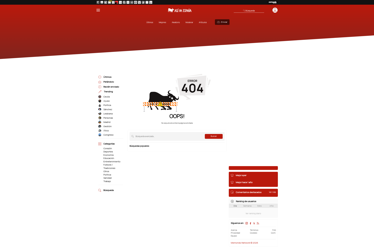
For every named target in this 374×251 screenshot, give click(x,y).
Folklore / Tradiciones (109, 166)
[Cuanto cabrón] (120, 2)
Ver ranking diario (253, 213)
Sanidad (107, 177)
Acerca (234, 230)
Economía (108, 154)
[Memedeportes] (113, 2)
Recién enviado (111, 86)
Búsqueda (108, 190)
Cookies (253, 233)
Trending (108, 91)
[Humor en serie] (150, 2)
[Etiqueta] (99, 96)
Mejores (162, 22)
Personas (108, 117)
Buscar (214, 136)
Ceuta (106, 96)
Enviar (224, 22)
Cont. (273, 233)
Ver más (272, 192)
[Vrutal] (109, 2)
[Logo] (180, 10)
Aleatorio (176, 22)
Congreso (108, 134)
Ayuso (106, 100)
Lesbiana (108, 113)
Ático (106, 130)
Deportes (108, 151)
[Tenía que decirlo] (131, 2)
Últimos (149, 22)
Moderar (189, 22)
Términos (254, 230)
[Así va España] (116, 2)
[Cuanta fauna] (147, 2)
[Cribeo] (135, 2)
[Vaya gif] (128, 2)
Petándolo (108, 81)
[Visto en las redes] (105, 2)
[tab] (235, 206)
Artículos (203, 22)
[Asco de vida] (98, 2)
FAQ (274, 230)
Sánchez (107, 109)
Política (107, 105)
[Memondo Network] (273, 2)
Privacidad (235, 233)
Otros (106, 171)
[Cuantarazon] (101, 2)
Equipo (234, 235)
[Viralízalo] (139, 2)
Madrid (106, 122)
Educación (108, 158)
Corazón (107, 148)
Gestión (107, 126)
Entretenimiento (111, 161)
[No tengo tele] (124, 2)
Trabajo (107, 181)
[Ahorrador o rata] (143, 2)
